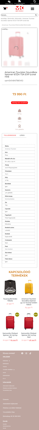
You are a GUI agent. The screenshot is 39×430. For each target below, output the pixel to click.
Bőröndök (11, 18)
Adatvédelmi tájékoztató (8, 386)
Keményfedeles (9, 199)
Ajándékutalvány (7, 426)
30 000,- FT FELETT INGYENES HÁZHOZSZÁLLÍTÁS (19, 4)
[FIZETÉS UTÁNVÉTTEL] (9, 1)
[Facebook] (22, 353)
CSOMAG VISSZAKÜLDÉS (34, 3)
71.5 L (19, 121)
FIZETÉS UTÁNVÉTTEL (9, 3)
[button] (32, 8)
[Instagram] (26, 353)
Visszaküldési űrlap (7, 390)
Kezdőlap (4, 18)
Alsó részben (9, 249)
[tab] (10, 135)
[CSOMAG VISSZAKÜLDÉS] (35, 1)
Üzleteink (6, 399)
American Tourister (8, 25)
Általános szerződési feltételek (10, 388)
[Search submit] (36, 15)
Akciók (4, 428)
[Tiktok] (30, 353)
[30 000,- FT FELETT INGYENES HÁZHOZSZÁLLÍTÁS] (19, 1)
